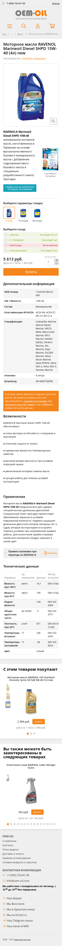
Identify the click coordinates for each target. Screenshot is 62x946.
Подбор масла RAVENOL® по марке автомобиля (19, 188)
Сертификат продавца (50, 174)
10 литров (23, 220)
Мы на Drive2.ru (17, 915)
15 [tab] (54, 824)
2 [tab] (31, 734)
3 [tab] (34, 734)
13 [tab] (48, 824)
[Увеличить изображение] (53, 121)
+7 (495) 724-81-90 (18, 875)
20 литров (37, 220)
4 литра (9, 220)
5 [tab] (21, 824)
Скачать (52, 553)
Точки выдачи (10, 849)
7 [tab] (28, 824)
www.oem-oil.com (22, 939)
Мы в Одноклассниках (21, 909)
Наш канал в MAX (18, 926)
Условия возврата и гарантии (19, 862)
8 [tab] (31, 824)
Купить (31, 272)
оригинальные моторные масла (31, 18)
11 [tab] (41, 824)
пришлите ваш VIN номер (19, 404)
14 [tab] (51, 824)
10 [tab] (38, 824)
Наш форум (14, 898)
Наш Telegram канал (20, 920)
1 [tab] (28, 734)
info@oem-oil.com (18, 881)
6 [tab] (24, 824)
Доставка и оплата (13, 853)
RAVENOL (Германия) (34, 58)
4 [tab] (18, 824)
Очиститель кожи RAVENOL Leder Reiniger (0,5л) (31, 766)
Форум (56, 3)
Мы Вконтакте (15, 904)
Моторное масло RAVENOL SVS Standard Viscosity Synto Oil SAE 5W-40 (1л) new (31, 679)
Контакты (7, 845)
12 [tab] (44, 824)
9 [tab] (34, 824)
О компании (9, 841)
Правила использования (16, 858)
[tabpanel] (31, 703)
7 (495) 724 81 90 (16, 3)
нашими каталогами (35, 401)
